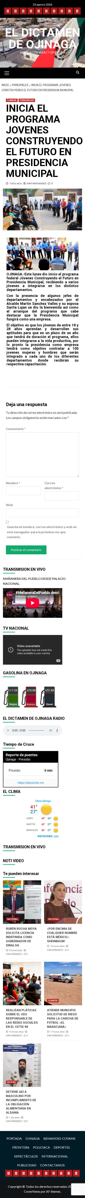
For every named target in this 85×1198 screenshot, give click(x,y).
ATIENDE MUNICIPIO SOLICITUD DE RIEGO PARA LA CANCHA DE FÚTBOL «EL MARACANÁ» (62, 1018)
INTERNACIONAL (55, 1156)
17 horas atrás (57, 1032)
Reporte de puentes (22, 755)
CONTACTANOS (52, 1165)
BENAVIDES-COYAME (59, 1138)
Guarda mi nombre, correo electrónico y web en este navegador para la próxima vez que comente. (42, 532)
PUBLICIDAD (26, 1165)
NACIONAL (12, 919)
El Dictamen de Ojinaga (42, 38)
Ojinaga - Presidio (18, 759)
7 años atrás (15, 183)
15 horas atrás (16, 1032)
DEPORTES (62, 1147)
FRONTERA (20, 1147)
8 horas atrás (15, 950)
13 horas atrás (57, 946)
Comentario (16, 429)
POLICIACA (41, 1147)
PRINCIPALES (27, 100)
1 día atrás (14, 1117)
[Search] (77, 72)
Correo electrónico (53, 485)
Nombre (13, 483)
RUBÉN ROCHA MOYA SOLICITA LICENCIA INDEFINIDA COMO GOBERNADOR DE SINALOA (21, 937)
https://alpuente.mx (31, 782)
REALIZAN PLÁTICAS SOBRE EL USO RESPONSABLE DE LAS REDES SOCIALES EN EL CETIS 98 (22, 1018)
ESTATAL (11, 1082)
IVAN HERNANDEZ (36, 183)
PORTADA (14, 1138)
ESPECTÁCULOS (26, 1156)
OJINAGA (11, 100)
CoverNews (32, 1191)
